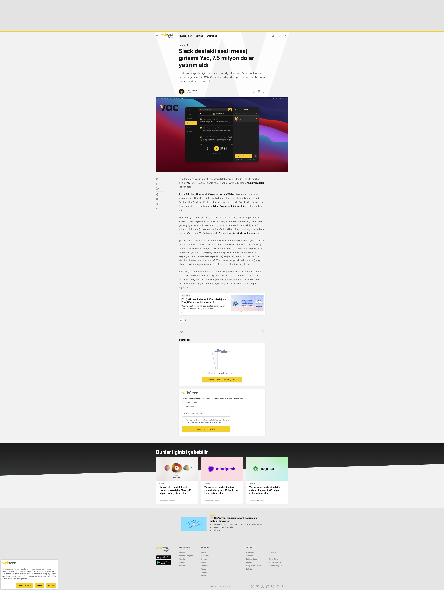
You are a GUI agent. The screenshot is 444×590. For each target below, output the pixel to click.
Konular (199, 36)
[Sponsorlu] (247, 304)
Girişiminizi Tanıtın (253, 566)
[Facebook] (277, 586)
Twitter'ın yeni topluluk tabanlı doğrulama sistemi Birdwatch (233, 519)
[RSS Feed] (282, 586)
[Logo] (167, 36)
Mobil (203, 562)
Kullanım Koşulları (276, 566)
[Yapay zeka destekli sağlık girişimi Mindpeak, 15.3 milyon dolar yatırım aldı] (222, 469)
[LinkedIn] (257, 586)
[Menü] (157, 36)
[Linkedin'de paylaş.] (157, 204)
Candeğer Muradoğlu (167, 501)
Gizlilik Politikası (275, 562)
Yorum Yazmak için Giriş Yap (222, 379)
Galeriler (182, 562)
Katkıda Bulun (251, 559)
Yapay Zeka (205, 569)
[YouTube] (262, 586)
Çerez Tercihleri (275, 559)
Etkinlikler (212, 36)
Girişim (204, 559)
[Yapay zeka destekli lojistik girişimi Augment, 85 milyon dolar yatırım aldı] (267, 469)
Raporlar (182, 566)
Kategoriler (186, 36)
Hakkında (250, 552)
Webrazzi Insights (186, 556)
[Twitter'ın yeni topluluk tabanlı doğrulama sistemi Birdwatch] (194, 524)
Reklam (249, 562)
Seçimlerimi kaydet (206, 429)
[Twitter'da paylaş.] (157, 199)
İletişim (249, 569)
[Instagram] (267, 586)
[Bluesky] (272, 586)
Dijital (203, 552)
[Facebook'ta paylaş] (157, 194)
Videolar (182, 559)
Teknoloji (205, 566)
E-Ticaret (205, 556)
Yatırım (182, 45)
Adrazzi (184, 312)
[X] (252, 586)
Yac (181, 320)
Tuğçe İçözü (215, 530)
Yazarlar (249, 556)
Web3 (203, 576)
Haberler (182, 552)
